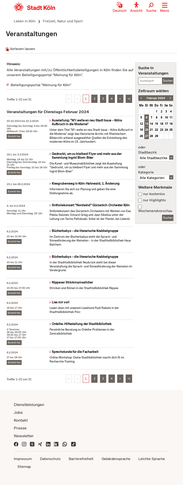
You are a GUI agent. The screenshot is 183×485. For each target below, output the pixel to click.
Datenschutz (50, 458)
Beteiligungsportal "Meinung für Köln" (41, 85)
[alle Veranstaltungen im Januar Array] (141, 98)
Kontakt (21, 420)
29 (156, 136)
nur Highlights (154, 200)
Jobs (18, 412)
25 (171, 130)
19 (141, 130)
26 (141, 136)
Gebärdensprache (116, 458)
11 (171, 117)
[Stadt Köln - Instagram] (24, 444)
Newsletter (24, 435)
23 (161, 130)
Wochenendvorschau (155, 211)
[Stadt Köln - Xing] (40, 444)
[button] (164, 7)
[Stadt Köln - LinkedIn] (48, 444)
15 (156, 124)
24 (166, 130)
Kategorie (146, 170)
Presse (20, 428)
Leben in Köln (24, 21)
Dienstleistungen (29, 404)
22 (156, 130)
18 (171, 124)
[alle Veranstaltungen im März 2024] (170, 98)
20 (146, 130)
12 (141, 124)
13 (146, 124)
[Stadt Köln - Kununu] (56, 444)
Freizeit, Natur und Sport (63, 21)
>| (129, 99)
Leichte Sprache (151, 458)
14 (151, 124)
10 (166, 117)
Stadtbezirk (147, 150)
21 (151, 130)
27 (146, 136)
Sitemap (24, 466)
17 (166, 124)
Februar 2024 (156, 98)
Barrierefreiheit (81, 458)
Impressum (23, 458)
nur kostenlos (154, 194)
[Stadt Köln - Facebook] (16, 444)
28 (151, 136)
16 (161, 124)
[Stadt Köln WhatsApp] (64, 444)
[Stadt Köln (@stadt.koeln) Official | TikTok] (73, 444)
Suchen (168, 81)
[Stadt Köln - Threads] (32, 444)
